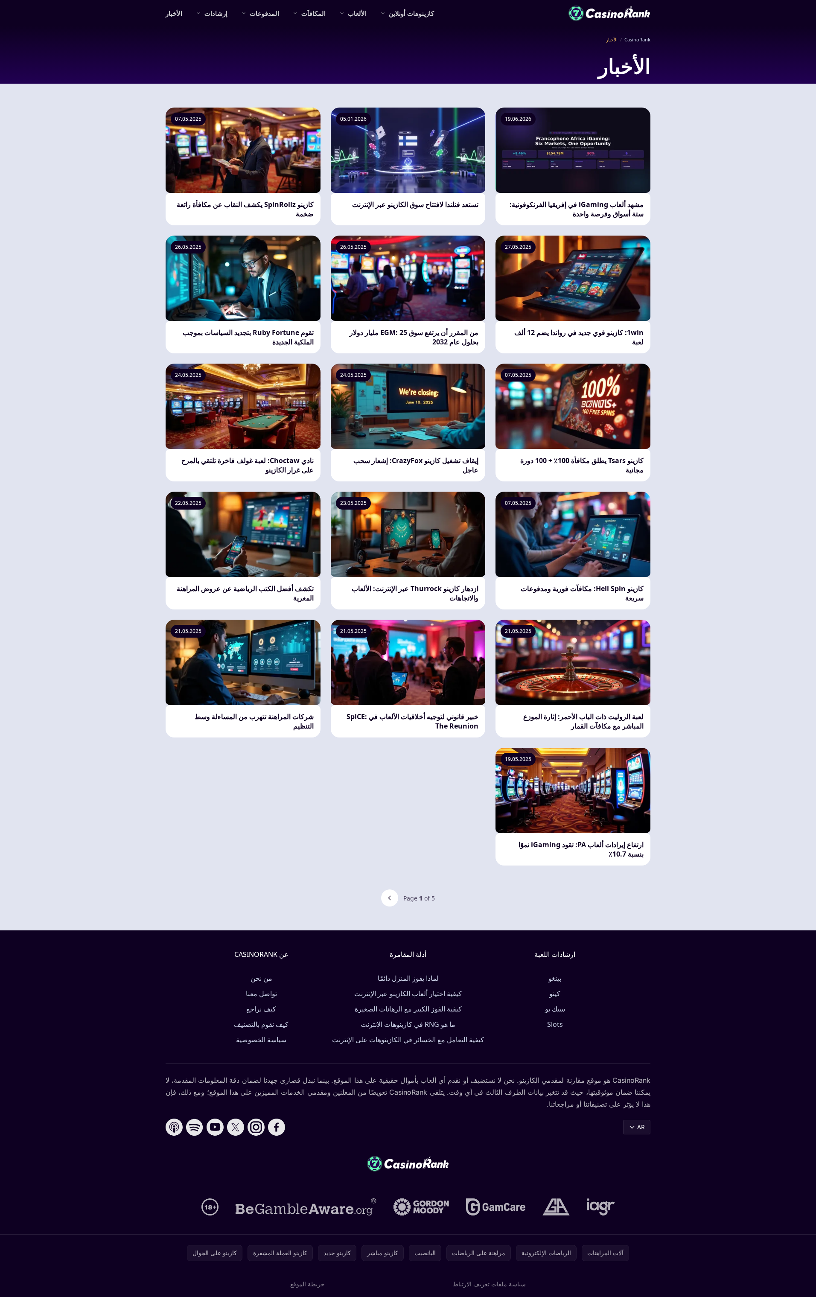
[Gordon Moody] (421, 1206)
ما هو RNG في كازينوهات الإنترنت (408, 1024)
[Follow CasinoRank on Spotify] (194, 1127)
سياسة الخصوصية (261, 1039)
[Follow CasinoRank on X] (235, 1127)
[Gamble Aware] (306, 1206)
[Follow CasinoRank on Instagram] (256, 1127)
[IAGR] (601, 1206)
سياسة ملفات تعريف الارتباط (489, 1284)
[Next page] (389, 897)
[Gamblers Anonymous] (556, 1206)
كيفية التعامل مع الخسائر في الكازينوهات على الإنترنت (408, 1039)
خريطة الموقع (307, 1284)
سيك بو (555, 1009)
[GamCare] (495, 1206)
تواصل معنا (261, 993)
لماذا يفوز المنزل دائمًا (408, 978)
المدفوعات (264, 13)
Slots (555, 1024)
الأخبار (174, 13)
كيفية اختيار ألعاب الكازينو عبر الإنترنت (408, 993)
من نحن (261, 978)
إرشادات (215, 13)
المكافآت (313, 13)
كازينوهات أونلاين (411, 13)
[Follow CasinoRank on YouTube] (215, 1127)
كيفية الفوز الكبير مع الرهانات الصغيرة (408, 1009)
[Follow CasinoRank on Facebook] (276, 1127)
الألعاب (357, 13)
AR (641, 1127)
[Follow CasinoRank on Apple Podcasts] (174, 1127)
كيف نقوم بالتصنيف (261, 1024)
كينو (554, 993)
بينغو (554, 978)
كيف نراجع (261, 1009)
